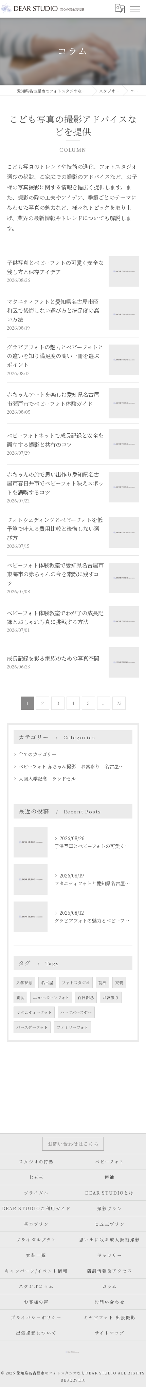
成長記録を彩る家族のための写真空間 (53, 658)
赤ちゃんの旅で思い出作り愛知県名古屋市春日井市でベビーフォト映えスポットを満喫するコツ (55, 483)
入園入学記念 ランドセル (47, 778)
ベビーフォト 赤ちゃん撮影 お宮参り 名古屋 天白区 (73, 766)
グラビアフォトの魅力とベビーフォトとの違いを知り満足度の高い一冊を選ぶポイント (55, 356)
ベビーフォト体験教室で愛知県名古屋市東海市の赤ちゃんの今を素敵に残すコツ (55, 574)
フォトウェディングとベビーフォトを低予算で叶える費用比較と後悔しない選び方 (55, 529)
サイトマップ (110, 1332)
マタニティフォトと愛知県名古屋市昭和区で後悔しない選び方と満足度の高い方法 (53, 310)
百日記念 (86, 997)
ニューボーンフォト (51, 997)
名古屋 (47, 982)
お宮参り (111, 997)
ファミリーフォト (72, 1027)
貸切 (20, 997)
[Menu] (135, 8)
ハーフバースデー (76, 1012)
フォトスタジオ (76, 982)
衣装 (119, 982)
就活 (102, 982)
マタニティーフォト (34, 1012)
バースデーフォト (32, 1027)
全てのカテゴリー (37, 754)
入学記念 (24, 982)
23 (119, 703)
